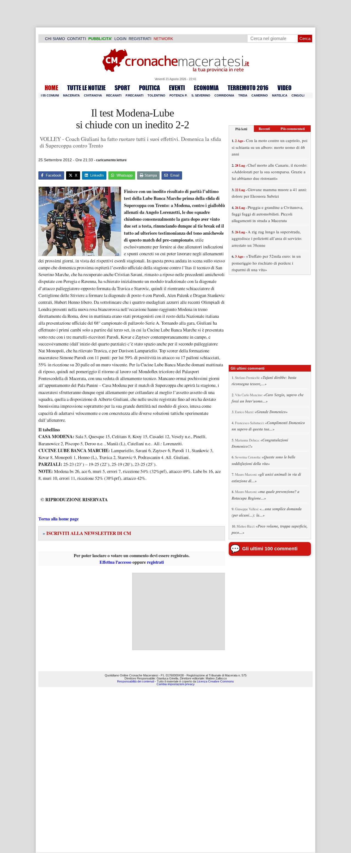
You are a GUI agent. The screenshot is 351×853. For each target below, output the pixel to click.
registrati (155, 562)
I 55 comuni (50, 95)
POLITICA (149, 87)
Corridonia (224, 95)
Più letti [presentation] (241, 128)
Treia (242, 95)
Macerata (71, 95)
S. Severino (200, 95)
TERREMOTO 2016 (248, 87)
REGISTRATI (140, 38)
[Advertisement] (178, 611)
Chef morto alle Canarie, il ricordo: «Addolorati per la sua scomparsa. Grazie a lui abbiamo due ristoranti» (269, 171)
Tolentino (156, 95)
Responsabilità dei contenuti (135, 681)
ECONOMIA (206, 87)
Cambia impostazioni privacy (176, 684)
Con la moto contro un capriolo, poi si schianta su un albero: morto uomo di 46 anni (269, 147)
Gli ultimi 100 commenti (270, 548)
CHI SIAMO (55, 38)
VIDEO (284, 87)
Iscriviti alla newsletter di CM (87, 533)
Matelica (279, 95)
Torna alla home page (58, 518)
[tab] (241, 128)
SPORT (122, 87)
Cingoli (297, 95)
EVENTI (177, 87)
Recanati (113, 95)
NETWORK (163, 38)
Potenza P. (178, 95)
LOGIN (120, 38)
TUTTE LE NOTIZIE (86, 87)
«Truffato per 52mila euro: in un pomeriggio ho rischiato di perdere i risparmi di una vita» (266, 262)
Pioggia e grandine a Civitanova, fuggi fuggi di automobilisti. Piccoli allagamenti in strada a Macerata (267, 214)
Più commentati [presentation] (293, 128)
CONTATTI (76, 38)
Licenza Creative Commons (215, 681)
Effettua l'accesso (115, 562)
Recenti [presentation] (264, 128)
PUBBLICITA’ (100, 38)
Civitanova (93, 95)
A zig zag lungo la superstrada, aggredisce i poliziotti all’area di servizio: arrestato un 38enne (267, 238)
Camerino (259, 95)
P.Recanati (134, 95)
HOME (51, 87)
